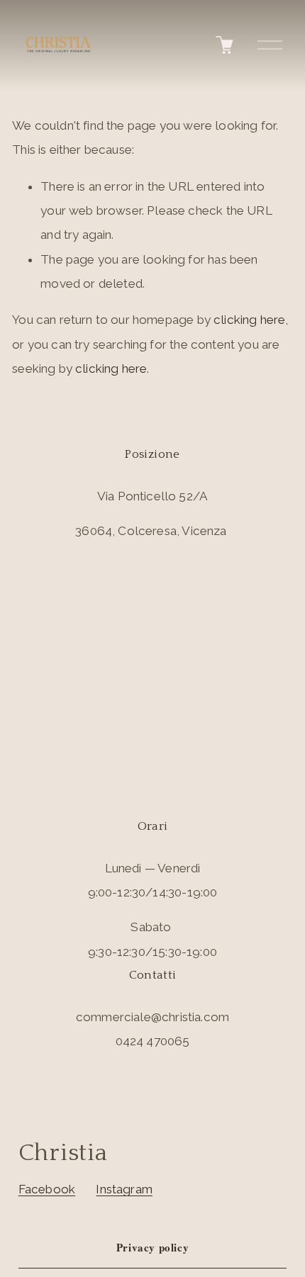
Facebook (46, 1189)
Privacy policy (152, 1247)
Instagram (124, 1189)
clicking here (249, 320)
